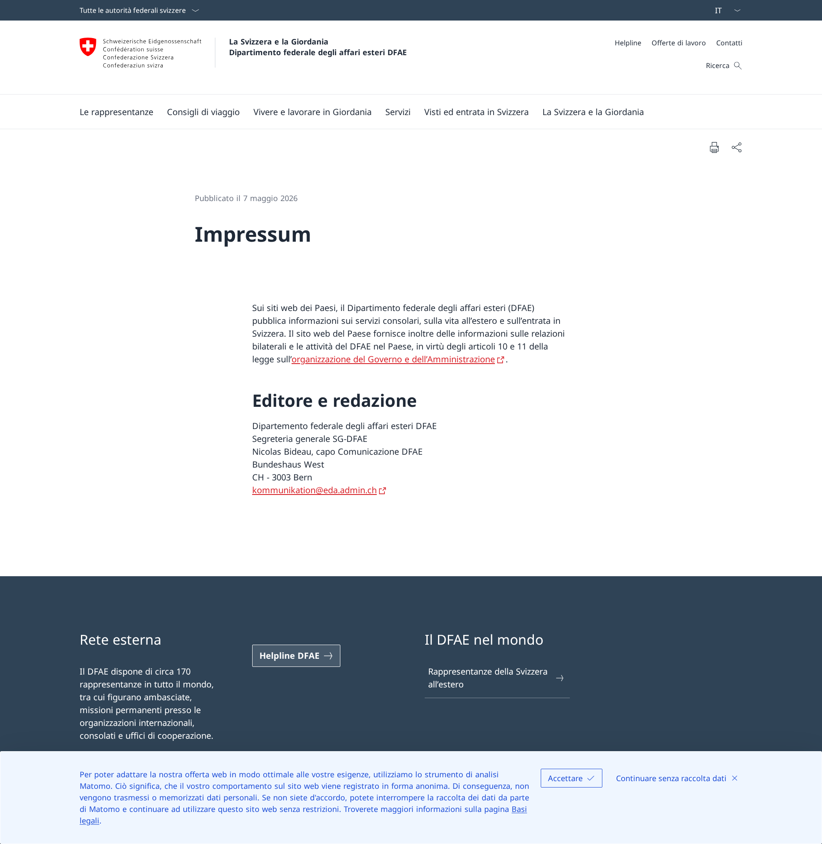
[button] (116, 112)
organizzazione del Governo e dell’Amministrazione (393, 359)
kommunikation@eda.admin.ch (314, 490)
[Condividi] (736, 147)
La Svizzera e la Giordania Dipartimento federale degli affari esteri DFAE (318, 46)
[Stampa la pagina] (714, 147)
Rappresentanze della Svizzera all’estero (488, 678)
